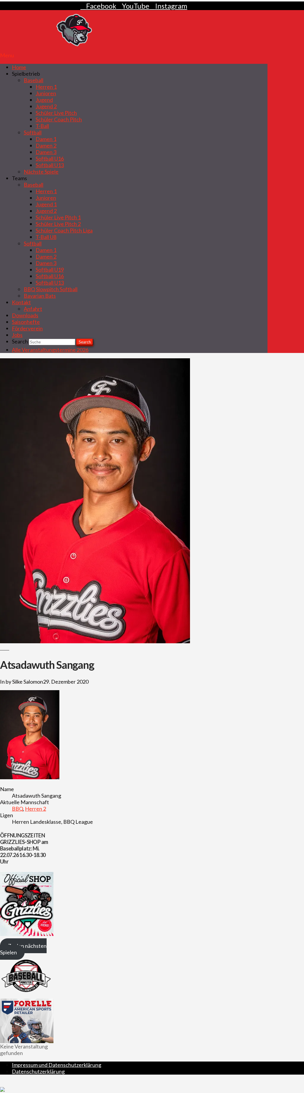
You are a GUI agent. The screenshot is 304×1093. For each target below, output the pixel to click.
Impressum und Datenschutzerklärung (56, 1065)
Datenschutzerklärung (38, 1071)
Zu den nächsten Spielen (23, 949)
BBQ (17, 808)
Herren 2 (35, 808)
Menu (7, 55)
